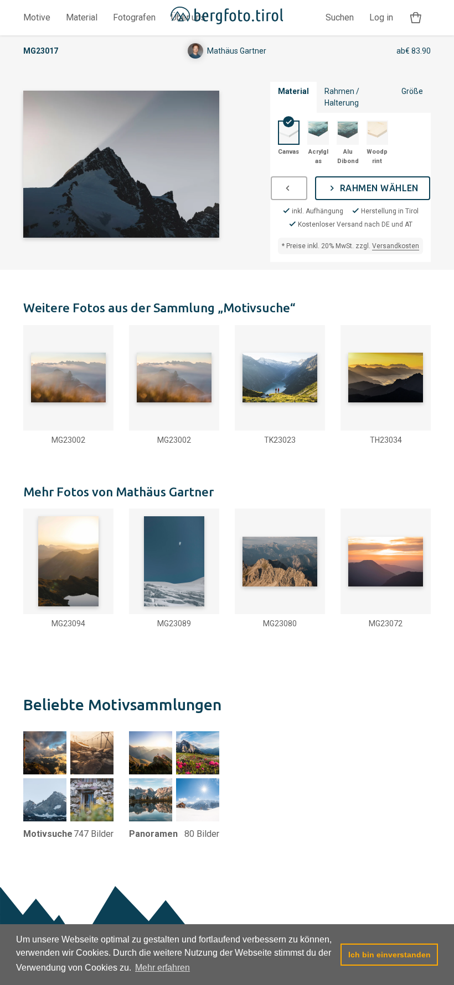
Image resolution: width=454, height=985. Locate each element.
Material (81, 17)
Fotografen (134, 17)
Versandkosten (395, 246)
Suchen (340, 17)
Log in (381, 17)
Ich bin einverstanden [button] (389, 954)
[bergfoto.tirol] (227, 18)
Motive (36, 17)
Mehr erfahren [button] (162, 967)
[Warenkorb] (416, 18)
